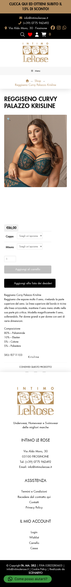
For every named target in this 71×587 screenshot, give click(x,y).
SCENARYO (35, 572)
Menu (37, 70)
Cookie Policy (39, 569)
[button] (22, 34)
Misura (10, 247)
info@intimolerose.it (40, 467)
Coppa (9, 236)
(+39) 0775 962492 (38, 462)
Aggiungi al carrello (27, 269)
